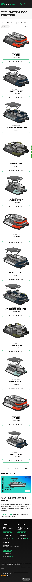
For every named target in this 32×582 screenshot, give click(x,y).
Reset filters (28, 26)
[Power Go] (14, 576)
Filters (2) (9, 22)
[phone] (21, 4)
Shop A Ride (9, 573)
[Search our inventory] (17, 4)
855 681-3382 (8, 535)
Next (26, 468)
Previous (6, 468)
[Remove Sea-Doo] (8, 27)
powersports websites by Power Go (21, 571)
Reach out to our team (6, 514)
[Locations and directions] (25, 4)
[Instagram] (13, 538)
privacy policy (23, 566)
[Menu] (29, 4)
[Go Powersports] (8, 4)
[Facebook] (10, 538)
